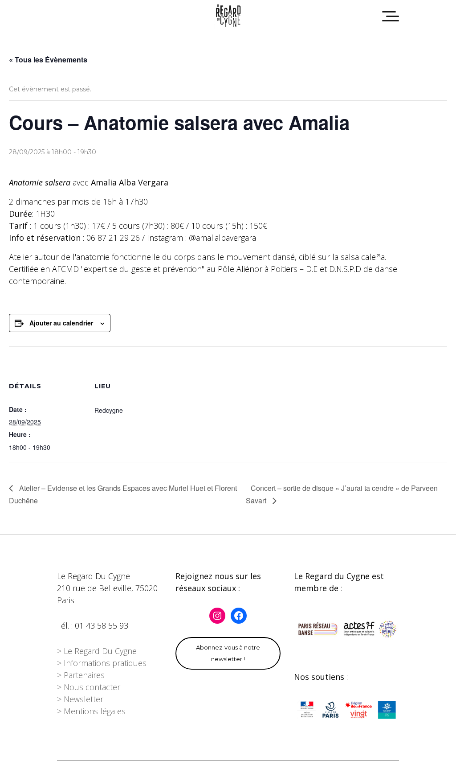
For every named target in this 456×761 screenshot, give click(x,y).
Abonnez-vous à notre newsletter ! (228, 653)
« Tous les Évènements (48, 59)
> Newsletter (80, 699)
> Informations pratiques (102, 663)
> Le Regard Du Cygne (97, 651)
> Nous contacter (88, 687)
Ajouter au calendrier (61, 322)
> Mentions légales (91, 711)
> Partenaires (81, 675)
